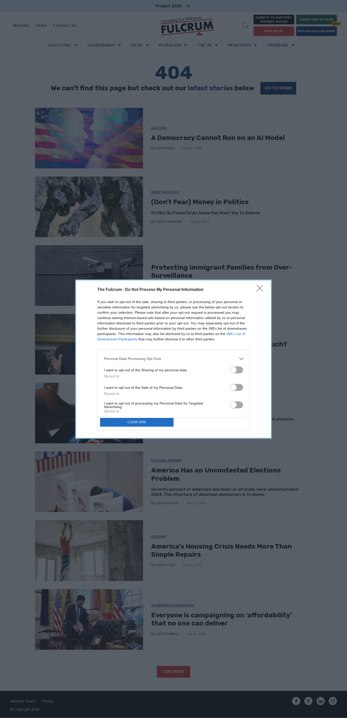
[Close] (261, 290)
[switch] (236, 369)
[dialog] (173, 359)
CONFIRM (137, 422)
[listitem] (173, 358)
